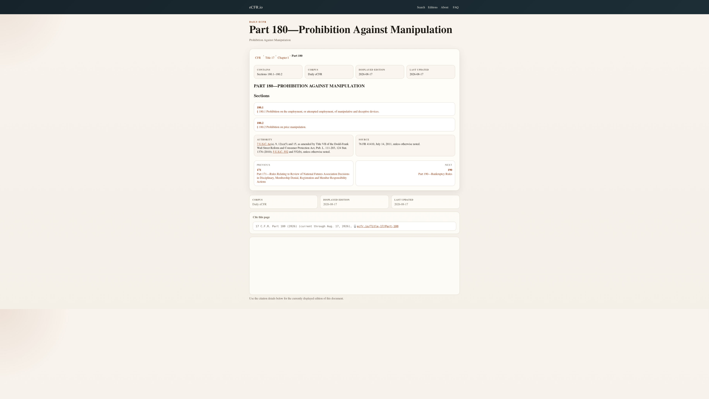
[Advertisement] (354, 266)
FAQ (456, 7)
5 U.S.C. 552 (280, 152)
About (444, 7)
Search (421, 7)
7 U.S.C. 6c (264, 144)
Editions (433, 7)
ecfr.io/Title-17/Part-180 (377, 226)
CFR (258, 57)
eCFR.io (256, 7)
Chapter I (283, 57)
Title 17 (269, 57)
